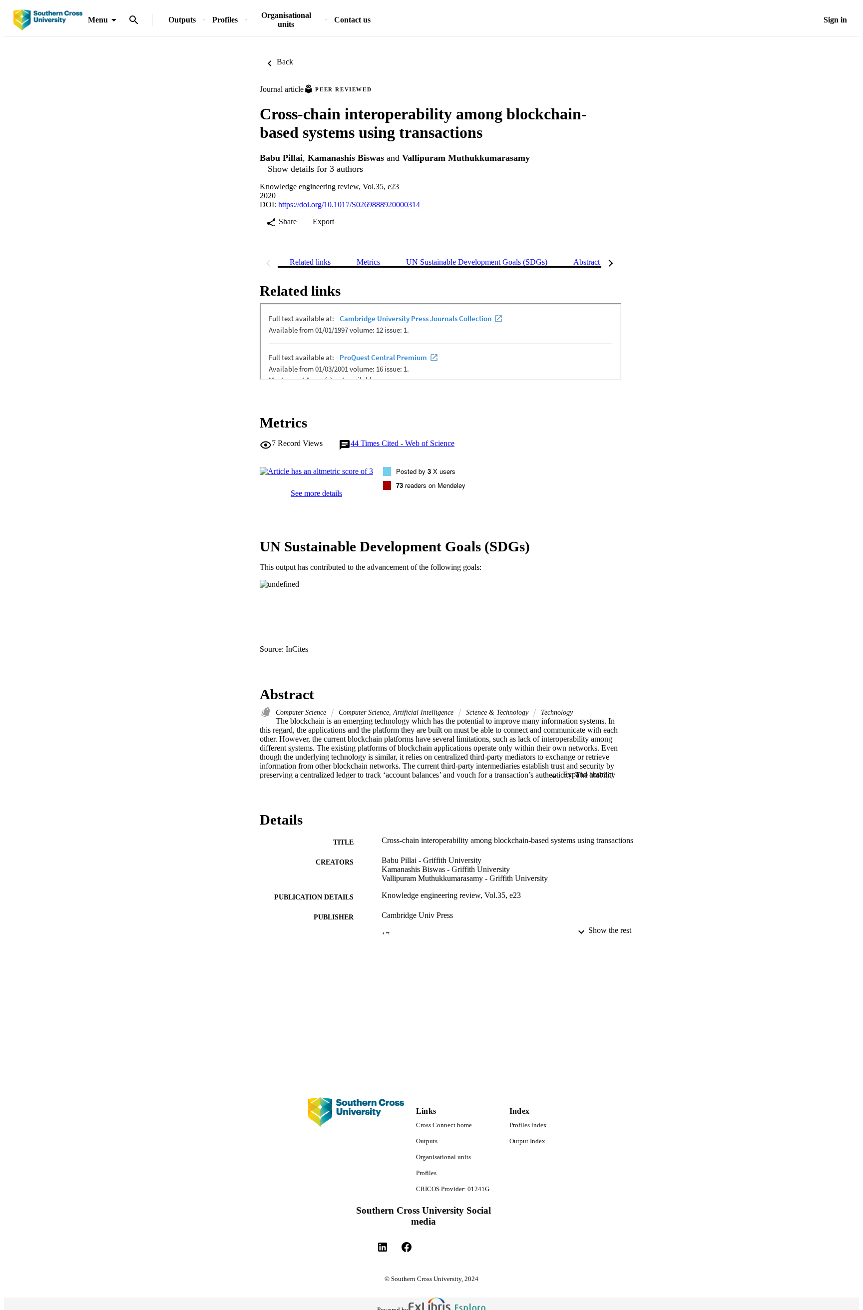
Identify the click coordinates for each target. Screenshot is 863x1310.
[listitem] (383, 1247)
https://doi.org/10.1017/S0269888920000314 (349, 204)
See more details (316, 493)
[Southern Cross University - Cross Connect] (48, 20)
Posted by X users (425, 471)
